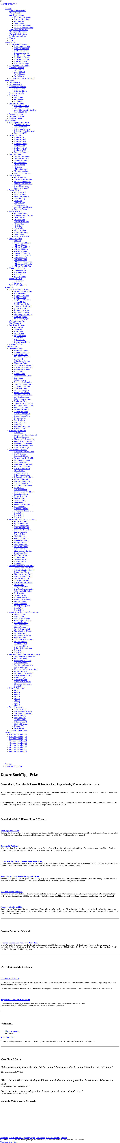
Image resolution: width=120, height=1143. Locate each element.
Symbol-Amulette (15, 344)
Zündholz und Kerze (21, 407)
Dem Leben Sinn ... (21, 540)
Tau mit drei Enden (21, 494)
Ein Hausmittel (19, 498)
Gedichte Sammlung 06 (18, 745)
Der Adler (17, 424)
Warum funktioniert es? (22, 182)
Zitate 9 (17, 705)
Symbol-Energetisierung (23, 207)
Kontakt (12, 38)
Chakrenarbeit (19, 23)
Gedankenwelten (11, 346)
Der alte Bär (18, 433)
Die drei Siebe (19, 374)
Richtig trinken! (20, 194)
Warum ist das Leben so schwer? (26, 669)
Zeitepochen (18, 327)
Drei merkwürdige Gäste (23, 367)
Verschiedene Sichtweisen (23, 665)
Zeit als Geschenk (20, 671)
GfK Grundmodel (20, 127)
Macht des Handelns (21, 410)
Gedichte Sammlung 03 (18, 739)
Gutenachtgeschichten (17, 431)
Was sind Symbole (16, 114)
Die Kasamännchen (21, 437)
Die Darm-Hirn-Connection (11, 892)
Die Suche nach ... (21, 561)
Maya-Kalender (20, 336)
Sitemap (64, 1138)
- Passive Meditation (21, 158)
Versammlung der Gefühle (24, 458)
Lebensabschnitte (20, 633)
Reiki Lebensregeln (16, 93)
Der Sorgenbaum (20, 680)
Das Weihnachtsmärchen (23, 583)
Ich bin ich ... (19, 488)
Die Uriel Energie (20, 61)
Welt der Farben (15, 135)
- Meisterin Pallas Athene (23, 262)
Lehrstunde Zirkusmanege (23, 673)
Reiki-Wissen (10, 80)
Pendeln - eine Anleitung (23, 184)
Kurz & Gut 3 (19, 517)
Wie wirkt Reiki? (15, 85)
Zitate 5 (17, 697)
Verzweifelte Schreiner (22, 635)
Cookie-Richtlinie (53, 1138)
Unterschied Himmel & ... (23, 511)
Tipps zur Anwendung (22, 25)
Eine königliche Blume (22, 631)
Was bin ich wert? (20, 642)
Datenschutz (40, 1138)
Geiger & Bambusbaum (23, 648)
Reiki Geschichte (20, 91)
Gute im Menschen (21, 473)
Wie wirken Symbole (17, 116)
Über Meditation (15, 154)
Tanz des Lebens (20, 462)
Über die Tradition (21, 412)
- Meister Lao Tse (20, 258)
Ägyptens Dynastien (21, 310)
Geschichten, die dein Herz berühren (22, 519)
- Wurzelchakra (19, 218)
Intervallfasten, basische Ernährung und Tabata (20, 876)
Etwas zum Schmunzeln (23, 684)
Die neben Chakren (21, 232)
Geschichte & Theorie (22, 125)
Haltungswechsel (20, 722)
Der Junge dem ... (20, 422)
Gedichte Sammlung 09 (18, 751)
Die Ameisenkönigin (21, 448)
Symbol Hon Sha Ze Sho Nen (25, 110)
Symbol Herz (19, 70)
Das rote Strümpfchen (22, 414)
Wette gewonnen (20, 637)
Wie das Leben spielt (21, 479)
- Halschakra (18, 226)
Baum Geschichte (20, 604)
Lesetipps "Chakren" (22, 237)
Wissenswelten (10, 120)
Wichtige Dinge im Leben (23, 405)
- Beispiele (18, 167)
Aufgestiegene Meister (22, 243)
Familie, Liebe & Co (21, 304)
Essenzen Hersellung (22, 19)
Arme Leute (18, 372)
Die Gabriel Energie (21, 49)
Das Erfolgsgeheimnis (22, 460)
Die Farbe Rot (19, 146)
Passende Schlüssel (21, 456)
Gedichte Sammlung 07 (18, 747)
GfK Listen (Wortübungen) (24, 131)
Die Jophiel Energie (21, 53)
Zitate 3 (17, 692)
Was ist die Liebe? (21, 547)
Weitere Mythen (20, 302)
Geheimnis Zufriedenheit (23, 384)
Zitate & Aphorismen (17, 688)
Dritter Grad (18, 101)
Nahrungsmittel (19, 340)
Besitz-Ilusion (19, 728)
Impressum (4, 1138)
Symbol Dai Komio (21, 108)
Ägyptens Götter (20, 298)
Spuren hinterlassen (21, 667)
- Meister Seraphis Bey (22, 266)
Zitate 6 (17, 699)
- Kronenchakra (20, 230)
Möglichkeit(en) (20, 718)
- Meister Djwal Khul (22, 247)
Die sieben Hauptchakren (23, 215)
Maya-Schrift (19, 334)
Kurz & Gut (18, 686)
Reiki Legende (19, 89)
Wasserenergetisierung (22, 17)
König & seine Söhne (22, 369)
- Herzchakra (19, 224)
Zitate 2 (17, 690)
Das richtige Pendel (21, 186)
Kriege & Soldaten (21, 308)
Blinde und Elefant (21, 363)
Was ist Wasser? (20, 192)
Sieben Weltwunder (21, 350)
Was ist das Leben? (21, 521)
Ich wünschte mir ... (21, 597)
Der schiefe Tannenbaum (23, 445)
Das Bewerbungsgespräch (23, 589)
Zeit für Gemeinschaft (22, 629)
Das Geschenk (19, 420)
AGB (11, 40)
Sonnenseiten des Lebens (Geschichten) (24, 612)
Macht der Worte (20, 595)
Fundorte (17, 283)
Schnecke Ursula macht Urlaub (25, 435)
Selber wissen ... (20, 380)
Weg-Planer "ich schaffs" (18, 30)
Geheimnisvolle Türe (22, 475)
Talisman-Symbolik (16, 68)
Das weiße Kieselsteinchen (24, 452)
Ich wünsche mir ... (21, 623)
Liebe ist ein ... (19, 471)
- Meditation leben (21, 169)
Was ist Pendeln (20, 177)
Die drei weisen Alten (22, 416)
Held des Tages (19, 678)
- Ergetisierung (19, 203)
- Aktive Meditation (21, 161)
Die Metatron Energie (22, 55)
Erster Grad (18, 97)
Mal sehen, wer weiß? (22, 357)
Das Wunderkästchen (22, 469)
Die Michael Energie (21, 57)
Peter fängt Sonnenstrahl (23, 443)
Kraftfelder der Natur (17, 268)
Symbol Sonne (19, 74)
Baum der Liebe (20, 614)
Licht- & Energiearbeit (17, 11)
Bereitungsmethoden (21, 196)
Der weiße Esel (19, 534)
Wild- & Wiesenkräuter (17, 285)
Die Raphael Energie (22, 59)
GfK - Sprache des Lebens (19, 123)
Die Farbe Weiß (20, 150)
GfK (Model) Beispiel (22, 129)
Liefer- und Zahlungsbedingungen (22, 1138)
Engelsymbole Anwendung (19, 66)
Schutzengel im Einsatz (22, 621)
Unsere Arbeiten (15, 13)
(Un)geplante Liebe (21, 580)
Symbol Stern (19, 76)
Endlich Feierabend (21, 545)
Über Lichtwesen (15, 239)
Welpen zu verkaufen (22, 426)
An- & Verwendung (16, 15)
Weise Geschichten (16, 348)
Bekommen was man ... (23, 399)
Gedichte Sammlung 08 (18, 749)
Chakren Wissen (15, 211)
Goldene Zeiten (20, 500)
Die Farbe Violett (20, 148)
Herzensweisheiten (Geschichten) (21, 566)
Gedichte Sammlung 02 (18, 737)
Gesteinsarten (19, 281)
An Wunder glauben (21, 526)
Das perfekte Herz (21, 355)
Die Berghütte (19, 593)
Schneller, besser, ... (21, 709)
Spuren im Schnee (21, 523)
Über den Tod (19, 726)
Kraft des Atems (20, 272)
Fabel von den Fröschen (23, 382)
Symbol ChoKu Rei (21, 106)
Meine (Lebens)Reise (22, 606)
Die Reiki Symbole (16, 104)
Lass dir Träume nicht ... (23, 481)
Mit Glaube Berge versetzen (24, 656)
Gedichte (8, 732)
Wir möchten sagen (16, 707)
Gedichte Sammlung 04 (18, 741)
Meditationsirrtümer (21, 171)
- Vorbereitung (19, 165)
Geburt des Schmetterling (23, 403)
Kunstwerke (18, 331)
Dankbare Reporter (21, 509)
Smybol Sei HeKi (20, 112)
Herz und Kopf (19, 429)
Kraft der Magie (20, 293)
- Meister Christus (20, 245)
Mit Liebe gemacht (21, 559)
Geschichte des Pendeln (23, 180)
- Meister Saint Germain (23, 264)
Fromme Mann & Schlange (24, 492)
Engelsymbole (10, 42)
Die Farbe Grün (20, 142)
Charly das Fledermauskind (24, 439)
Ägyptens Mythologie (22, 300)
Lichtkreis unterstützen (17, 36)
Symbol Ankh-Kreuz (22, 312)
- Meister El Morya (21, 249)
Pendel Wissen (14, 175)
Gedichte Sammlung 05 (18, 743)
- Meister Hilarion (20, 251)
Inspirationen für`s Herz (18, 450)
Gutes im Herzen (20, 388)
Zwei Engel (18, 359)
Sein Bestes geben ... (21, 625)
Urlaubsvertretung (20, 557)
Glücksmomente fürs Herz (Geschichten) (24, 654)
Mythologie (9, 287)
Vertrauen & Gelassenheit (23, 365)
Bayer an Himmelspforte (23, 464)
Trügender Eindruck (21, 587)
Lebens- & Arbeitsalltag (23, 291)
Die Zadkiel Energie (21, 63)
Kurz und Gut (19, 564)
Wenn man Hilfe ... (21, 646)
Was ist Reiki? (14, 82)
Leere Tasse (18, 378)
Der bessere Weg (20, 401)
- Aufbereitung (19, 199)
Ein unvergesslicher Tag (23, 551)
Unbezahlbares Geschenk (23, 477)
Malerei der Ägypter (21, 319)
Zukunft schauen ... (21, 538)
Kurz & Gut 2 (19, 515)
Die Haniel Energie (21, 51)
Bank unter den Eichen (22, 530)
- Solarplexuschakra (21, 222)
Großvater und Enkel (22, 386)
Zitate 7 (17, 701)
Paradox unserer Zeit (21, 353)
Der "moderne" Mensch (23, 711)
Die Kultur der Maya (17, 325)
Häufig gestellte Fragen (18, 32)
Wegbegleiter (19, 21)
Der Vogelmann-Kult (17, 321)
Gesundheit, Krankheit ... (23, 713)
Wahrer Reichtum (20, 659)
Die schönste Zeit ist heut (10, 979)
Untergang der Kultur (22, 342)
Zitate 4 (17, 694)
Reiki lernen (13, 95)
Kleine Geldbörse (20, 496)
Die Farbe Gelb (20, 139)
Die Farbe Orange (20, 144)
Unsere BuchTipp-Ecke (18, 34)
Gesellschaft (18, 338)
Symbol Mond (19, 72)
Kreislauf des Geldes (21, 528)
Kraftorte (17, 274)
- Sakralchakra (19, 220)
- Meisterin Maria (20, 260)
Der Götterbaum (20, 454)
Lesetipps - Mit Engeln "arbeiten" (21, 78)
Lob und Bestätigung (22, 618)
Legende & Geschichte (17, 87)
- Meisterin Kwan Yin (22, 253)
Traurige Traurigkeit (21, 391)
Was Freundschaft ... (21, 555)
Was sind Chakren (21, 213)
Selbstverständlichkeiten (23, 591)
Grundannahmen (20, 720)
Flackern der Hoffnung (22, 599)
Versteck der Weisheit (22, 393)
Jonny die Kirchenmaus (23, 441)
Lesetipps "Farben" (21, 152)
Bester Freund (19, 502)
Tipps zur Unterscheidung (23, 28)
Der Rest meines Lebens (23, 576)
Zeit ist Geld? (19, 585)
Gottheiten (18, 329)
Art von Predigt (20, 507)
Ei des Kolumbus (20, 602)
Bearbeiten (13, 1142)
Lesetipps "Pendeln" (21, 188)
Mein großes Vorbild (21, 578)
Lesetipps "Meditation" (22, 173)
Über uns (8, 9)
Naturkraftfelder (20, 270)
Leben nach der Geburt (22, 376)
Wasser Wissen (14, 190)
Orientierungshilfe (20, 644)
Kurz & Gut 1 (19, 513)
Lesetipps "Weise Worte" (18, 730)
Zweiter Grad (19, 99)
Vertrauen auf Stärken (22, 467)
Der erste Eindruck (21, 663)
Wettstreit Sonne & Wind (23, 395)
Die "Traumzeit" (15, 323)
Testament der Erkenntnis (23, 486)
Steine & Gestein (15, 279)
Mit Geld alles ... (20, 536)
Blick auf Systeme (21, 724)
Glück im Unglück (21, 483)
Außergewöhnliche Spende (24, 570)
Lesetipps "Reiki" (15, 118)
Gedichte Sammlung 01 (18, 735)
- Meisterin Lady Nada (22, 256)
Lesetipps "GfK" (20, 133)
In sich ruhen (19, 616)
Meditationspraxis (20, 163)
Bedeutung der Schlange (23, 315)
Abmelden (4, 1142)
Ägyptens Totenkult (21, 296)
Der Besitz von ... (20, 549)
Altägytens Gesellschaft (23, 306)
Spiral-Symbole (20, 277)
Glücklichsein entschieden (23, 640)
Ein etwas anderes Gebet (23, 574)
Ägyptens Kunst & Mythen (19, 289)
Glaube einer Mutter (21, 572)
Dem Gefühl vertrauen (22, 682)
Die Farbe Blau (19, 137)
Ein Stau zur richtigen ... (23, 504)
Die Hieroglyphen (20, 317)
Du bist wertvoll (20, 418)
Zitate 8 (17, 703)
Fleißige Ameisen (20, 542)
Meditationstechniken (22, 156)
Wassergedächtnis (20, 205)
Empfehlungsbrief (20, 532)
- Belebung (18, 201)
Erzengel (17, 241)
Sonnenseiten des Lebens (23, 568)
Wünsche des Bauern (22, 361)
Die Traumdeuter (20, 490)
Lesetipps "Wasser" (21, 209)
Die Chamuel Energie (22, 47)
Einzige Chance (20, 627)
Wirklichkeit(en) (20, 716)
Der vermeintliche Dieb (22, 675)
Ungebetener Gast (20, 553)
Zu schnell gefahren (21, 397)
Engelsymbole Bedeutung (18, 44)
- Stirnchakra (19, 228)
